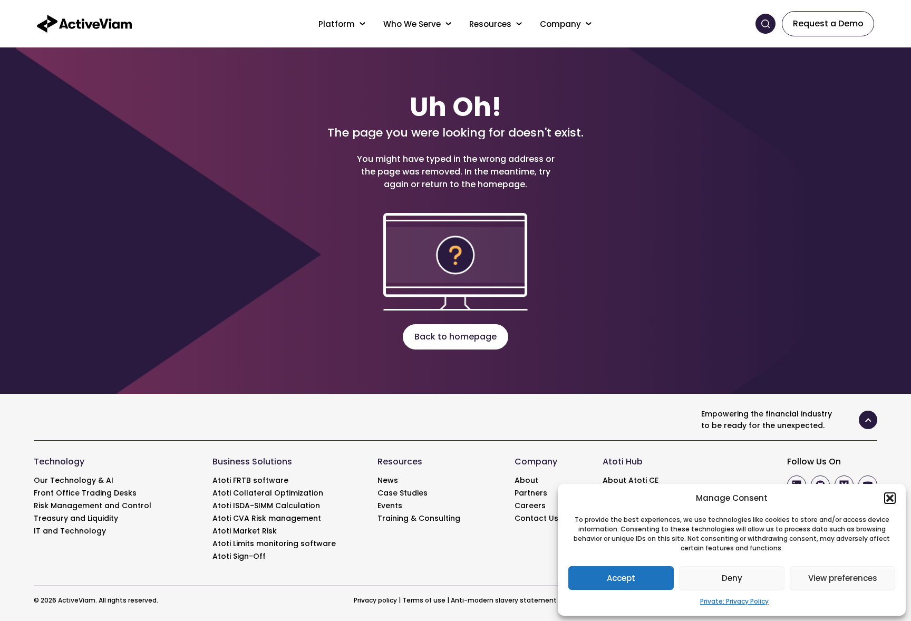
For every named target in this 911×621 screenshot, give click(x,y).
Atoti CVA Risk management (266, 518)
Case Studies (402, 493)
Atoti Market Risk (244, 531)
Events (389, 505)
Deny (732, 578)
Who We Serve (412, 24)
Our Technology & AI (73, 480)
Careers (530, 505)
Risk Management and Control (92, 505)
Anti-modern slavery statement (504, 600)
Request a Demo (828, 23)
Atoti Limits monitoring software (274, 543)
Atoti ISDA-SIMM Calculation (266, 505)
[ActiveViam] (84, 23)
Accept (621, 578)
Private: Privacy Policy (734, 601)
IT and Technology (70, 531)
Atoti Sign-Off (239, 556)
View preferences (842, 578)
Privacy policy (375, 600)
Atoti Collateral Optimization (267, 493)
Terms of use (423, 600)
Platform (336, 24)
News (387, 480)
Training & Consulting (418, 518)
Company (560, 24)
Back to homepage (455, 337)
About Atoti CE (630, 480)
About (526, 480)
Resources (490, 24)
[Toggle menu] (363, 23)
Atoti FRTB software (250, 480)
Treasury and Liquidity (76, 518)
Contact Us (536, 518)
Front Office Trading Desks (85, 493)
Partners (531, 493)
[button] (890, 498)
